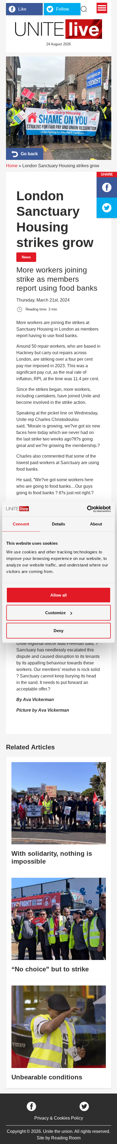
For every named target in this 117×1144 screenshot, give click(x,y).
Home (12, 165)
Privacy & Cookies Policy (58, 1118)
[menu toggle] (102, 8)
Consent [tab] (21, 524)
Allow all (58, 594)
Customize (55, 612)
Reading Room (66, 1138)
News (26, 257)
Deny (58, 630)
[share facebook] (107, 187)
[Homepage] (58, 29)
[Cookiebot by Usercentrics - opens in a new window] (87, 508)
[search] (84, 9)
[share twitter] (107, 208)
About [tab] (96, 524)
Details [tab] (58, 524)
